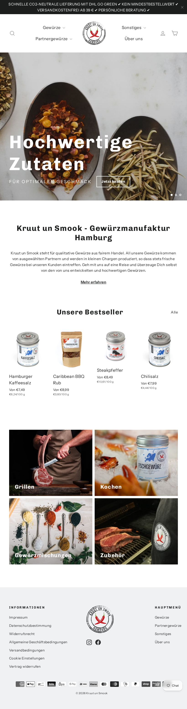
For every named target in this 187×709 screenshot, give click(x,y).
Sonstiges (132, 27)
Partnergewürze (52, 38)
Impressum (18, 617)
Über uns (134, 38)
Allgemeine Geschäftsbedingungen (38, 642)
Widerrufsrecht (22, 634)
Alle (174, 312)
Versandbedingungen (27, 650)
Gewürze (52, 27)
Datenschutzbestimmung (30, 626)
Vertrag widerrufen (25, 666)
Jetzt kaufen (113, 181)
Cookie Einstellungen (26, 658)
